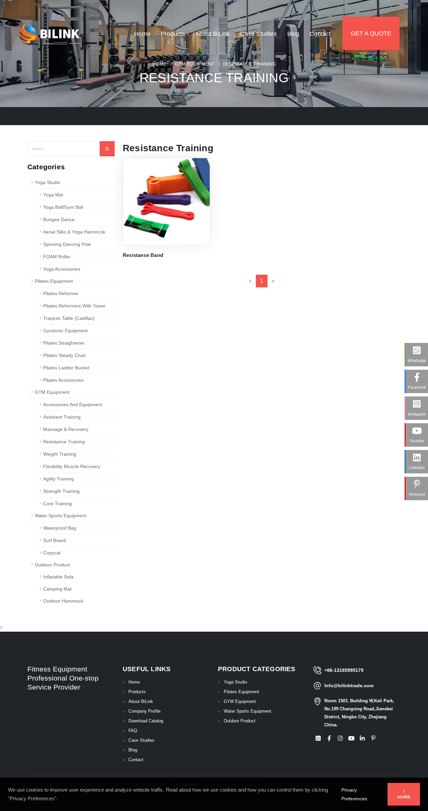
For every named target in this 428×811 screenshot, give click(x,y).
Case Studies (258, 47)
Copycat (52, 552)
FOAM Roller (57, 256)
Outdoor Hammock (63, 601)
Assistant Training (62, 417)
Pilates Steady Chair (64, 355)
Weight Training (59, 454)
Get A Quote (371, 33)
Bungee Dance (59, 219)
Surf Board (54, 540)
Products (173, 47)
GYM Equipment (195, 64)
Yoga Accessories (61, 269)
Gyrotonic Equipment (65, 330)
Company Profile (144, 711)
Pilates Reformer (61, 293)
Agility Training (58, 478)
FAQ (132, 730)
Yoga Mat (53, 194)
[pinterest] (373, 738)
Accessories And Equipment (72, 404)
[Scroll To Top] (416, 803)
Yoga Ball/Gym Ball (63, 207)
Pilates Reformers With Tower (74, 305)
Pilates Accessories (63, 380)
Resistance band (143, 255)
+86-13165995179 (343, 670)
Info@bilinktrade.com (348, 685)
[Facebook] (329, 738)
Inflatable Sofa (58, 576)
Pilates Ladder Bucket (66, 367)
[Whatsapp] (318, 738)
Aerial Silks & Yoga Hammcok (74, 232)
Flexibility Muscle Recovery (71, 466)
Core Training (57, 503)
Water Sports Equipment (60, 515)
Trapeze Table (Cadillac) (69, 318)
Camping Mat (57, 589)
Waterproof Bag (59, 528)
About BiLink (212, 47)
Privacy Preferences (354, 794)
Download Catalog (145, 721)
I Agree (403, 794)
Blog (293, 47)
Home (142, 47)
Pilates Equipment (54, 281)
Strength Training (61, 491)
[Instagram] (340, 738)
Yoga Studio (47, 182)
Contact (320, 47)
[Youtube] (351, 738)
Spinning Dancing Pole (67, 244)
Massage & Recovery (65, 429)
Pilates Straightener (64, 343)
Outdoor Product (52, 564)
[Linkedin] (362, 738)
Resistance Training (249, 64)
